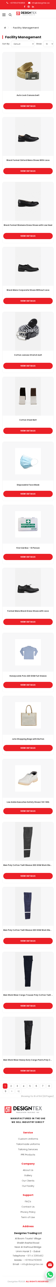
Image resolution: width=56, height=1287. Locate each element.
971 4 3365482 (35, 1255)
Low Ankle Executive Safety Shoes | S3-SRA (28, 802)
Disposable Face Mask (28, 485)
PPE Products (28, 1154)
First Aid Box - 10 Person (28, 548)
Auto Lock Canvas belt (28, 95)
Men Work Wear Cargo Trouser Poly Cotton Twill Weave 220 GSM (28, 995)
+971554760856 (17, 3)
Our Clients (28, 1180)
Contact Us (28, 1206)
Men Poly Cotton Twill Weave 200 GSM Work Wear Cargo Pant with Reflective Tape (28, 865)
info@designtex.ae (40, 3)
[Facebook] (24, 6)
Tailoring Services (28, 1149)
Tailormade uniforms (28, 1144)
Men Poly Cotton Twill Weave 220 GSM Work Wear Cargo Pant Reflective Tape (28, 930)
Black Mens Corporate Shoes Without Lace (28, 290)
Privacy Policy (28, 1212)
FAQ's (28, 1201)
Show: (39, 43)
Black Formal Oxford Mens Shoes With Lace (28, 160)
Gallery (28, 1175)
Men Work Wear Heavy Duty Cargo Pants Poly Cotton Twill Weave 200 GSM (28, 1060)
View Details (28, 106)
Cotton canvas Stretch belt (28, 355)
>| (18, 1091)
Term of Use (28, 1217)
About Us (28, 1170)
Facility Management (26, 27)
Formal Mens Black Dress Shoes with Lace (28, 611)
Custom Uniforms (28, 1138)
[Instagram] (29, 6)
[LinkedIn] (33, 6)
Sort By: (6, 43)
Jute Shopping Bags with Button (28, 739)
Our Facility (28, 1186)
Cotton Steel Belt (28, 420)
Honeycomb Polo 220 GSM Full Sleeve (28, 676)
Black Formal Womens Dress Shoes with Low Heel (28, 225)
